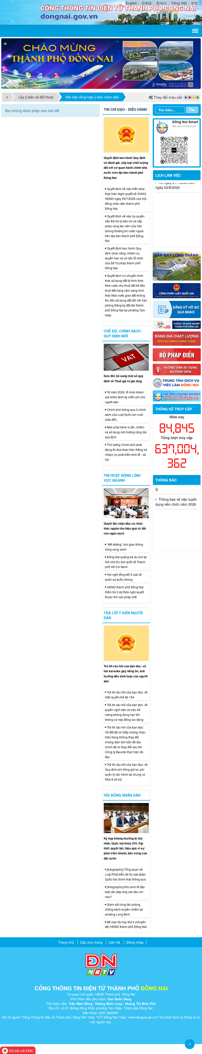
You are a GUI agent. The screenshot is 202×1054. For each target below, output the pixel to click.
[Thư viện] (177, 368)
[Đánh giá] (177, 338)
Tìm (192, 109)
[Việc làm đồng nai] (177, 382)
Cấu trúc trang (91, 942)
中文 (194, 2)
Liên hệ (114, 942)
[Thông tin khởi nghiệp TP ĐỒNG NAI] (177, 324)
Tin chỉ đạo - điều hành (125, 109)
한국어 (161, 2)
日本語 (146, 2)
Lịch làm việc (168, 175)
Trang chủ (66, 942)
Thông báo (166, 480)
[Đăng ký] (177, 309)
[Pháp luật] (177, 290)
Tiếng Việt (179, 2)
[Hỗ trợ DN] (177, 395)
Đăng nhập (135, 942)
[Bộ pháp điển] (177, 354)
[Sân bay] (177, 265)
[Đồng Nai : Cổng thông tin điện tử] (23, 11)
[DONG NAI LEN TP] (101, 62)
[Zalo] (177, 142)
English (131, 2)
